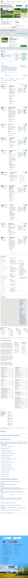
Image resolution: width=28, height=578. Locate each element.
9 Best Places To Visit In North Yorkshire (6, 446)
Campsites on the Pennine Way (5, 472)
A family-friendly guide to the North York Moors (7, 462)
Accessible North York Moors (5, 448)
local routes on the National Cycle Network (3, 414)
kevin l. (4, 223)
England (5, 3)
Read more (2, 496)
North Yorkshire (8, 3)
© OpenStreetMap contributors (4, 409)
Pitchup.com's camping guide (5, 474)
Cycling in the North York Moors (5, 460)
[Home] (2, 1)
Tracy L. (4, 237)
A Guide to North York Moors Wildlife (6, 467)
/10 (12, 42)
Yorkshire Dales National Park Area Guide (7, 451)
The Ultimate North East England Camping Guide (8, 469)
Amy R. (4, 107)
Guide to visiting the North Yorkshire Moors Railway (8, 453)
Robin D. (4, 150)
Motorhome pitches (3, 505)
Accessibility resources (6, 555)
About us (13, 1)
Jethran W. (4, 172)
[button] (14, 431)
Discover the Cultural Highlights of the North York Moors (9, 458)
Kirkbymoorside (12, 3)
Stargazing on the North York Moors (6, 465)
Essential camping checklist (5, 476)
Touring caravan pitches (4, 507)
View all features (3, 486)
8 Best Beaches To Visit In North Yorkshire (7, 455)
